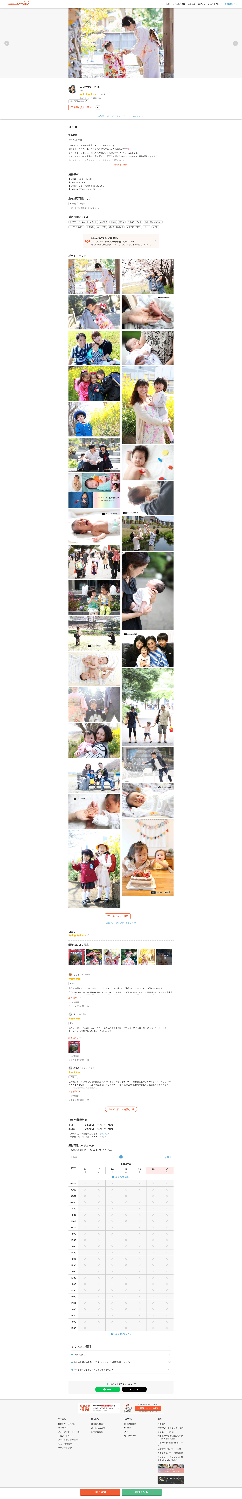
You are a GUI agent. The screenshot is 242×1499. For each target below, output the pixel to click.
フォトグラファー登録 (68, 1439)
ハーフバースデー (76, 227)
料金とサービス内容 (67, 1424)
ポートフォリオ (114, 116)
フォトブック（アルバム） (70, 1432)
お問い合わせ (97, 1432)
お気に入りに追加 (83, 107)
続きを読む (73, 998)
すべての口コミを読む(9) (121, 1109)
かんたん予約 (213, 4)
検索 (168, 4)
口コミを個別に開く (77, 1006)
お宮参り (103, 222)
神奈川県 (73, 204)
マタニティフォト (134, 222)
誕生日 (121, 222)
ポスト (136, 1389)
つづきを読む (120, 165)
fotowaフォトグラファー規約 (170, 1427)
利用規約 (161, 1424)
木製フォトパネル (66, 1435)
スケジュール (138, 116)
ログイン (201, 4)
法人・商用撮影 (65, 1443)
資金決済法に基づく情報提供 (170, 1453)
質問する (140, 1492)
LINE (109, 1389)
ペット (146, 227)
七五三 (113, 222)
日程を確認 (100, 1492)
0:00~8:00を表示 (122, 1177)
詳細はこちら (106, 1133)
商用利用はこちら (232, 4)
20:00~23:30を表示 (122, 1334)
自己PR (101, 116)
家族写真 (90, 227)
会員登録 (191, 4)
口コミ (127, 116)
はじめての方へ (98, 1424)
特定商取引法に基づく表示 (169, 1449)
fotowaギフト (64, 1427)
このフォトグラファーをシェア (120, 923)
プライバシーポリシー (167, 1432)
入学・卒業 (101, 227)
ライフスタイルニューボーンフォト (83, 222)
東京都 (82, 204)
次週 (167, 1157)
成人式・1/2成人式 (116, 227)
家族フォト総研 (65, 1447)
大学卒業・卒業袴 (133, 227)
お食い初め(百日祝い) (153, 222)
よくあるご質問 (178, 4)
